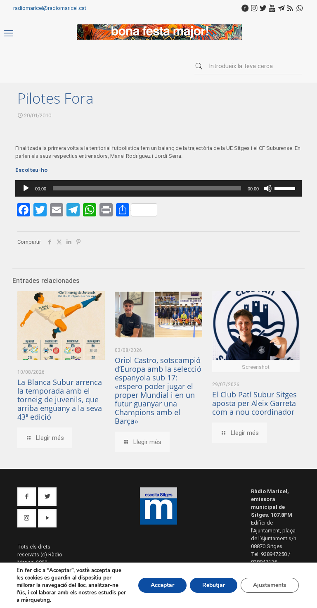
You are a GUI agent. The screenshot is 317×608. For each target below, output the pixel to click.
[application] (158, 188)
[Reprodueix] (26, 188)
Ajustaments (269, 585)
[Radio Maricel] (159, 38)
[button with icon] (26, 496)
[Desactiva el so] (268, 188)
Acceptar (162, 585)
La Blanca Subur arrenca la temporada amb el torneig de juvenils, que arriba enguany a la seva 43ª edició (59, 399)
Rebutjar (213, 585)
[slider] (286, 187)
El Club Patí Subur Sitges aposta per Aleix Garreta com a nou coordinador (254, 403)
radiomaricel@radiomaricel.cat (49, 8)
